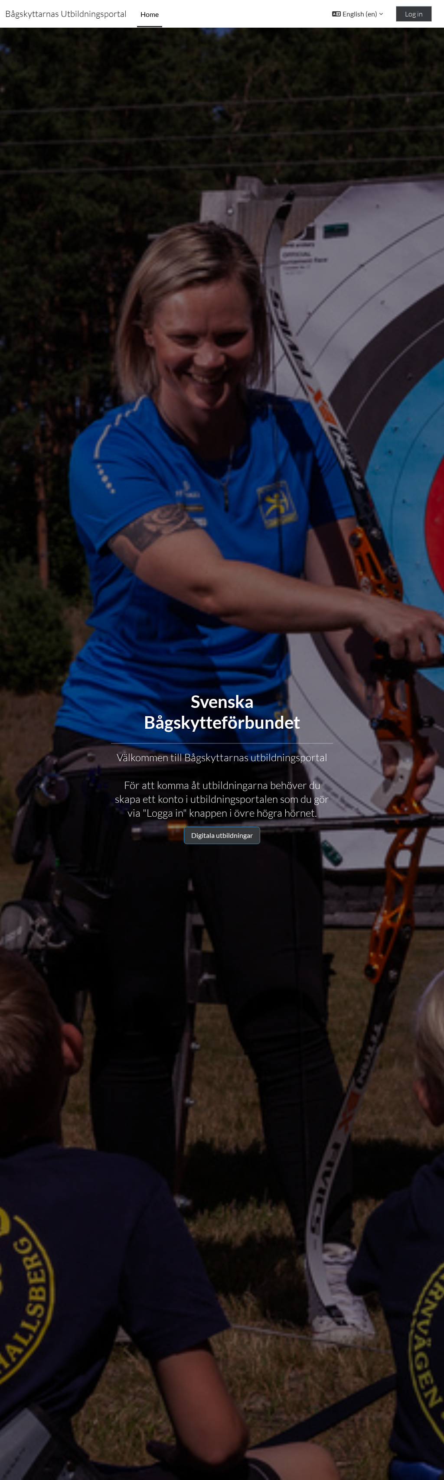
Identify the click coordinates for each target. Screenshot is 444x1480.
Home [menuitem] (149, 14)
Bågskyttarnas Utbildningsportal (66, 13)
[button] (357, 14)
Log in (414, 14)
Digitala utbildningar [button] (222, 835)
